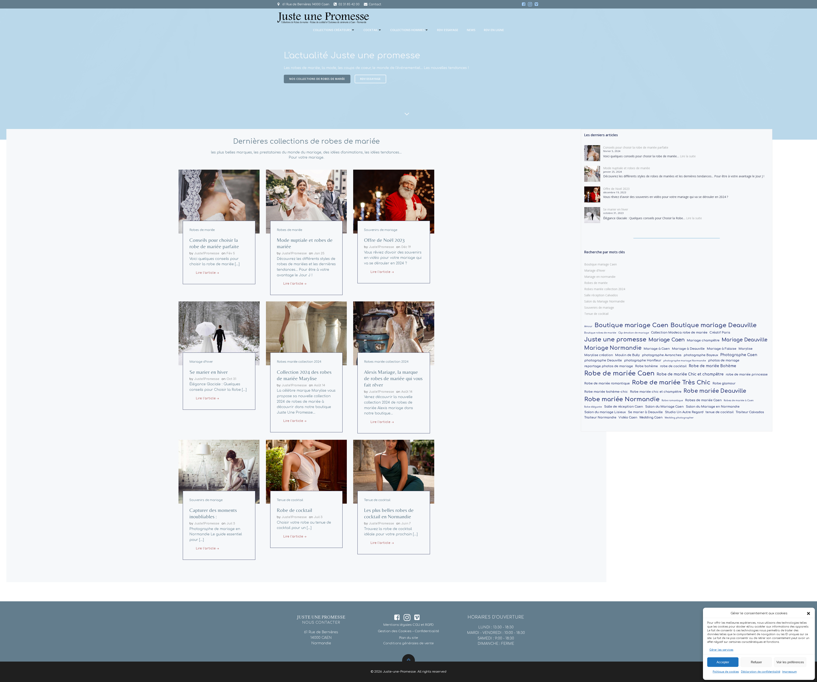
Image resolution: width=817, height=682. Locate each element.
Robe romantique (672, 400)
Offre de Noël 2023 (616, 189)
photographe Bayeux (701, 355)
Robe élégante (593, 407)
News (471, 30)
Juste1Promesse (206, 253)
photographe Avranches (661, 355)
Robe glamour (724, 383)
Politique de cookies (726, 671)
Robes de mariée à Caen (739, 400)
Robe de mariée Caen (619, 373)
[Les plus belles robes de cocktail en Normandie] (393, 471)
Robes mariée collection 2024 (299, 361)
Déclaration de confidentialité (760, 671)
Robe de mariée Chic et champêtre (690, 374)
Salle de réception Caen (623, 406)
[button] (808, 613)
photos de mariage (723, 360)
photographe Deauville (603, 360)
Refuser (756, 662)
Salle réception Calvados (601, 295)
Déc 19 (406, 247)
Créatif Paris (720, 332)
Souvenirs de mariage (380, 230)
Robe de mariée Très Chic (671, 382)
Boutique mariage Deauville (713, 325)
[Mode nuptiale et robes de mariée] (306, 201)
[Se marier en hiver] (219, 333)
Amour (588, 326)
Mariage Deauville (744, 339)
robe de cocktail (673, 366)
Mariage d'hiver (201, 361)
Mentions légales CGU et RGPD (408, 625)
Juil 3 (231, 523)
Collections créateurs (332, 30)
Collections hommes (407, 30)
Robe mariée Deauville (715, 391)
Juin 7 (406, 523)
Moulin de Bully (627, 355)
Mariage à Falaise (721, 348)
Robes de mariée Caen (703, 400)
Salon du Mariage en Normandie (713, 406)
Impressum (789, 671)
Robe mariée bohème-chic (606, 391)
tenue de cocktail (720, 412)
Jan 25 (319, 253)
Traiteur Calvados (750, 412)
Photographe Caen (738, 355)
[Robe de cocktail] (306, 471)
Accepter (723, 662)
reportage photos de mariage (608, 366)
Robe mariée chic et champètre (655, 391)
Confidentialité (427, 631)
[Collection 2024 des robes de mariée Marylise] (306, 333)
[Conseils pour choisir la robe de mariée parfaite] (219, 201)
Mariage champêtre (703, 340)
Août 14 (319, 385)
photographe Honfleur (642, 360)
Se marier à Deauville (645, 412)
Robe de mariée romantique (607, 383)
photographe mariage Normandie (684, 361)
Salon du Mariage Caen (664, 406)
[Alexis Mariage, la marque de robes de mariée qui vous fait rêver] (393, 333)
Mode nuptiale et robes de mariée (626, 168)
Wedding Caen (651, 417)
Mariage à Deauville (688, 348)
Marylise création (598, 355)
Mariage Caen (666, 340)
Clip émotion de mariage (633, 333)
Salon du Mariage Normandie (604, 301)
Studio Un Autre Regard (684, 412)
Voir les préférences (790, 662)
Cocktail (370, 30)
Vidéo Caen (627, 417)
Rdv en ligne (494, 30)
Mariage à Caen (657, 348)
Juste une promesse (615, 339)
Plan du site (408, 638)
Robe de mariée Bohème (712, 366)
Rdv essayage (447, 30)
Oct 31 (231, 379)
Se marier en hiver (615, 209)
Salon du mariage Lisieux (605, 412)
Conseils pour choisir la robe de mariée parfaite (635, 147)
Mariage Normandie (612, 348)
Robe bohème (646, 366)
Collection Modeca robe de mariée (679, 332)
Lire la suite (688, 156)
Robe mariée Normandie (622, 399)
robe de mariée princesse (747, 374)
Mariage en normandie (600, 277)
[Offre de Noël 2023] (393, 201)
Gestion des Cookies (394, 631)
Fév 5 (231, 253)
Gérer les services (721, 649)
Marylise (745, 348)
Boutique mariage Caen (600, 264)
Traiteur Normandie (600, 417)
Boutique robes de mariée (600, 333)
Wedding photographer (679, 418)
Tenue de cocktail (290, 500)
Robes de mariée (202, 230)
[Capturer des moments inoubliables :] (219, 471)
